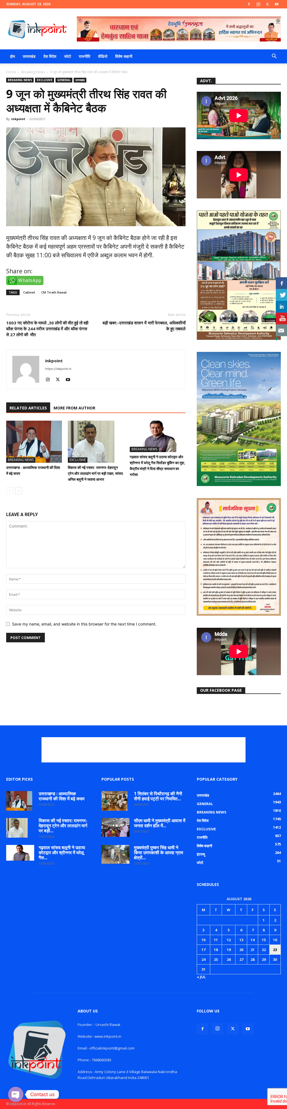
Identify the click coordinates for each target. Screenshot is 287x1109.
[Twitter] (267, 4)
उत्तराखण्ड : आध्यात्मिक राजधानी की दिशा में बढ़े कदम (61, 796)
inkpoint (18, 119)
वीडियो (102, 56)
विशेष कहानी (123, 56)
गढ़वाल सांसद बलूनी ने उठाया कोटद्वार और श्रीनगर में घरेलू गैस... (62, 852)
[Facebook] (249, 4)
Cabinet (29, 292)
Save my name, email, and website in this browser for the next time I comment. (84, 624)
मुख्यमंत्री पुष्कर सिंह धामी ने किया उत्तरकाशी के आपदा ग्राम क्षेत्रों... (158, 852)
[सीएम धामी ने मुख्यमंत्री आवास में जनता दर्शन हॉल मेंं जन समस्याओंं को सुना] (115, 827)
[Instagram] (258, 4)
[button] (274, 56)
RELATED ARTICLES (28, 408)
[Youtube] (276, 4)
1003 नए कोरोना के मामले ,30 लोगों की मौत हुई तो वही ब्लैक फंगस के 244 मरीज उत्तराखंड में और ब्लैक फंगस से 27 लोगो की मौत (47, 328)
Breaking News (33, 72)
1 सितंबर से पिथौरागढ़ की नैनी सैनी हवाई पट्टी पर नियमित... (158, 796)
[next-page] (18, 490)
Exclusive (44, 80)
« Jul (201, 976)
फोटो (67, 56)
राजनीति (84, 56)
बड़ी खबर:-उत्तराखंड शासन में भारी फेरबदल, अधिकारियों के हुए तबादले (144, 325)
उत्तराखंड (29, 56)
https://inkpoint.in (58, 369)
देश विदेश (49, 56)
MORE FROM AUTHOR (74, 408)
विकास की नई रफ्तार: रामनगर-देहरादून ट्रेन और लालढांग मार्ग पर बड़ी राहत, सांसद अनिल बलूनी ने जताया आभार (95, 473)
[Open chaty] (15, 1094)
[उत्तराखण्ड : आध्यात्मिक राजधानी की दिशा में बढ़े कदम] (34, 441)
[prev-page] (9, 490)
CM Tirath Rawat (54, 292)
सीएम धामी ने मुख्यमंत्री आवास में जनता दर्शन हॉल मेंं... (159, 823)
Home (11, 72)
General (64, 80)
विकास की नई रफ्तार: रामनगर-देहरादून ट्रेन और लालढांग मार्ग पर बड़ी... (63, 825)
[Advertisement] (143, 749)
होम (12, 56)
